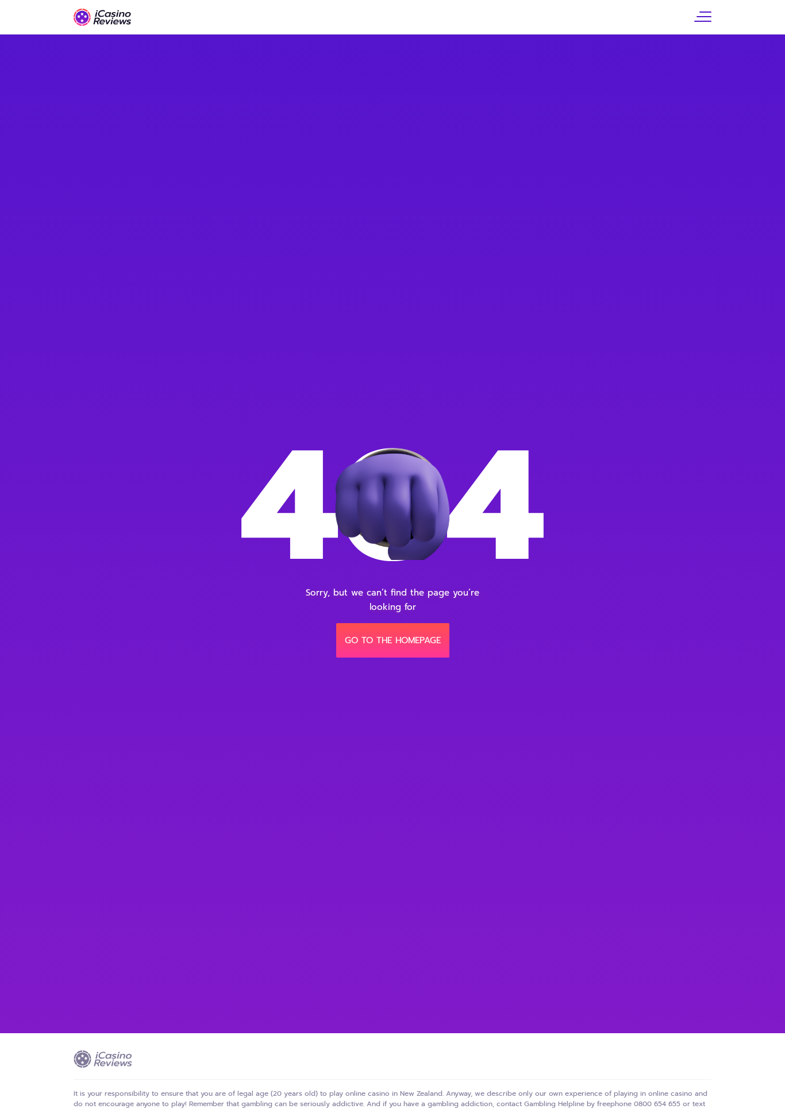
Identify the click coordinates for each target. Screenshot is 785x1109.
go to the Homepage (393, 640)
